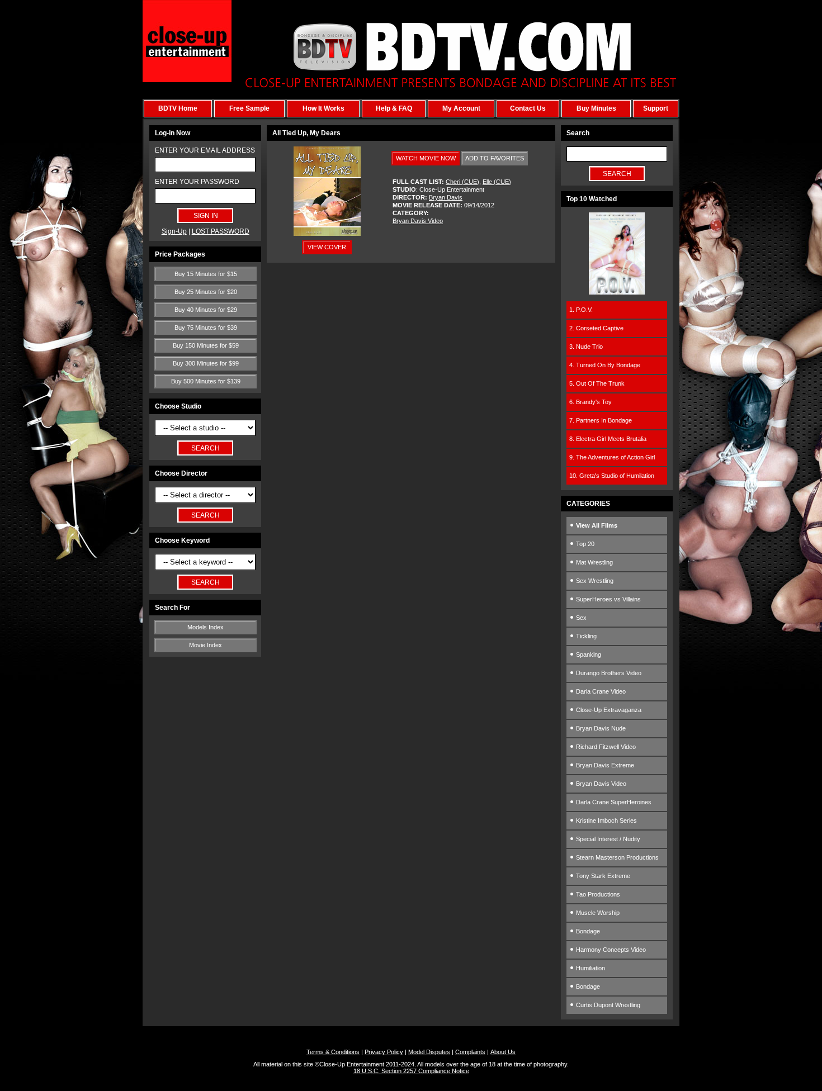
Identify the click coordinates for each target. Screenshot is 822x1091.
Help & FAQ (394, 108)
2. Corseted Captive (596, 328)
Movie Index (205, 645)
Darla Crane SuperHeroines (612, 802)
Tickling (585, 636)
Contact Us (528, 108)
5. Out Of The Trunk (597, 383)
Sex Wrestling (593, 580)
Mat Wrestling (593, 562)
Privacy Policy (384, 1052)
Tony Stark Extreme (602, 875)
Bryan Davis (445, 197)
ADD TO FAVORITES (494, 158)
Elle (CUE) (497, 181)
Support (655, 108)
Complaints (470, 1052)
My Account (461, 108)
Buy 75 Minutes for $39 (205, 327)
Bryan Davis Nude (600, 728)
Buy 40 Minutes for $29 (205, 309)
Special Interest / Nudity (607, 839)
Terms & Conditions (333, 1052)
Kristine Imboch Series (605, 820)
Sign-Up (174, 231)
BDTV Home (177, 108)
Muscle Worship (597, 912)
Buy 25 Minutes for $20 (205, 291)
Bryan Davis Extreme (604, 765)
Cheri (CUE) (462, 181)
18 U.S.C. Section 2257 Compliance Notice (411, 1071)
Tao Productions (597, 894)
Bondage (587, 931)
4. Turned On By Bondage (604, 365)
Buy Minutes (596, 108)
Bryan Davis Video (418, 220)
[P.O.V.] (617, 292)
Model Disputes (429, 1052)
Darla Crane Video (600, 691)
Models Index (205, 627)
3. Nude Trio (586, 346)
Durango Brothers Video (607, 673)
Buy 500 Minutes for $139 (205, 381)
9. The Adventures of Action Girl (612, 457)
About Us (503, 1052)
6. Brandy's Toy (590, 402)
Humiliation (589, 968)
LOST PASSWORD (220, 231)
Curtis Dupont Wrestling (607, 1005)
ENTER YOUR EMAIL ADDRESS (205, 150)
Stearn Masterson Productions (616, 857)
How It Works (323, 108)
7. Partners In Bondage (600, 420)
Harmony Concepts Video (610, 949)
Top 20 (584, 543)
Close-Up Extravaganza (607, 709)
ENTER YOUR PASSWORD (197, 182)
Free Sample (249, 108)
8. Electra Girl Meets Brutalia (607, 438)
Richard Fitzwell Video (605, 746)
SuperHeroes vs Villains (607, 599)
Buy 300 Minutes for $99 (206, 363)
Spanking (587, 654)
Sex (580, 617)
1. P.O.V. (581, 309)
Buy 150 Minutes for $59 (206, 345)
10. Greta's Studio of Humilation (611, 475)
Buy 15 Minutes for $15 (205, 274)
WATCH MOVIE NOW (426, 158)
